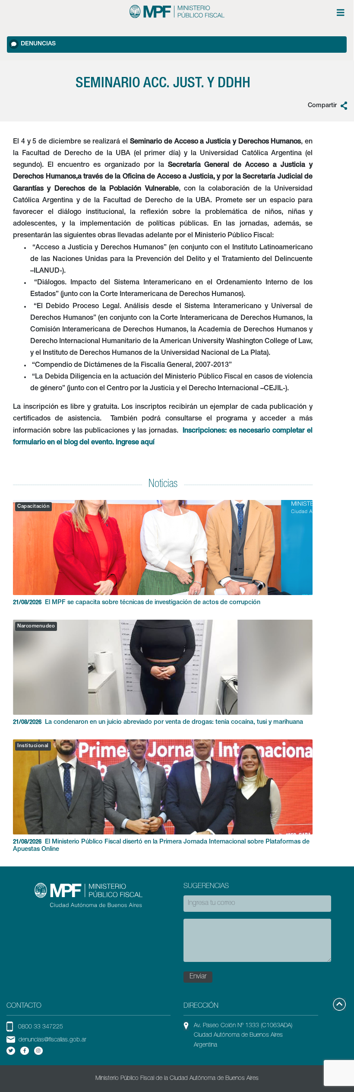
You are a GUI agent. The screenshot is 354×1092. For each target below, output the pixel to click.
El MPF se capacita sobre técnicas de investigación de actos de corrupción (136, 603)
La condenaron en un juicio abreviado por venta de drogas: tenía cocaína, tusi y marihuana (158, 723)
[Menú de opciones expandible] (340, 12)
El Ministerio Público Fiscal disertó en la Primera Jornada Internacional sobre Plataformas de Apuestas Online (161, 846)
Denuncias (38, 44)
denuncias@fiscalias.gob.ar (52, 1040)
